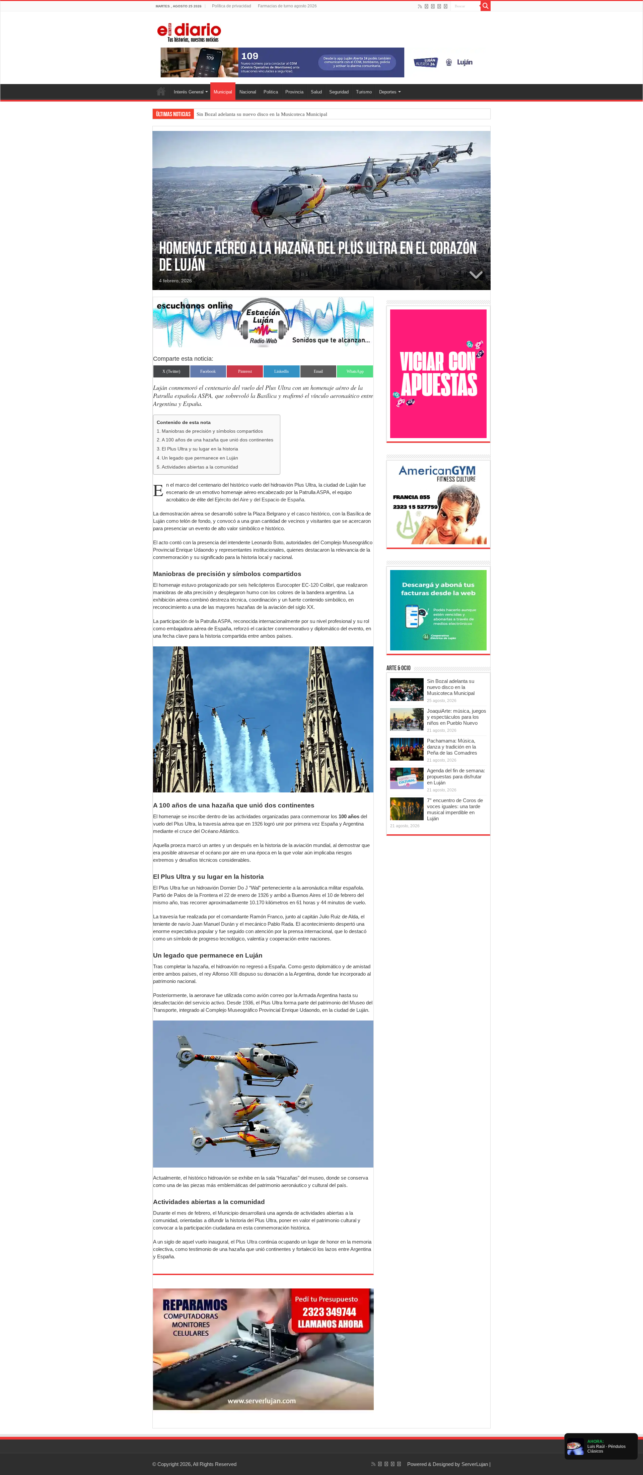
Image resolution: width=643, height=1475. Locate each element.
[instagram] (445, 6)
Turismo (364, 91)
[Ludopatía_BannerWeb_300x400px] (438, 373)
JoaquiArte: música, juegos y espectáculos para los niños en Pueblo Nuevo (456, 717)
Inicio (161, 91)
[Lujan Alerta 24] (321, 62)
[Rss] (420, 6)
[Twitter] (432, 6)
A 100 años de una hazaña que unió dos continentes (217, 439)
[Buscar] (486, 6)
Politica (271, 91)
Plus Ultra (245, 1242)
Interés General (189, 91)
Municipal (223, 91)
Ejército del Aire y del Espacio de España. (260, 499)
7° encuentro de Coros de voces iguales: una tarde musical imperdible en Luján (455, 809)
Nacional (247, 91)
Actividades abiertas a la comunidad (200, 467)
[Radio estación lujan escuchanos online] (263, 322)
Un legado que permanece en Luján (200, 458)
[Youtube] (439, 6)
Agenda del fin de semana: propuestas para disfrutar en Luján (456, 776)
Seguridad (339, 91)
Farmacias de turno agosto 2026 (287, 6)
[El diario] (189, 31)
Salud (316, 91)
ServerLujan (474, 1464)
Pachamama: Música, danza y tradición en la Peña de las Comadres (452, 747)
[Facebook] (426, 6)
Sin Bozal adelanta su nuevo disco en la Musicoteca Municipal (262, 114)
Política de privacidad (231, 6)
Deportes (388, 91)
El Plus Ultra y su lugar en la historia (200, 448)
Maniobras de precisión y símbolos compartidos (212, 431)
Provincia (294, 91)
